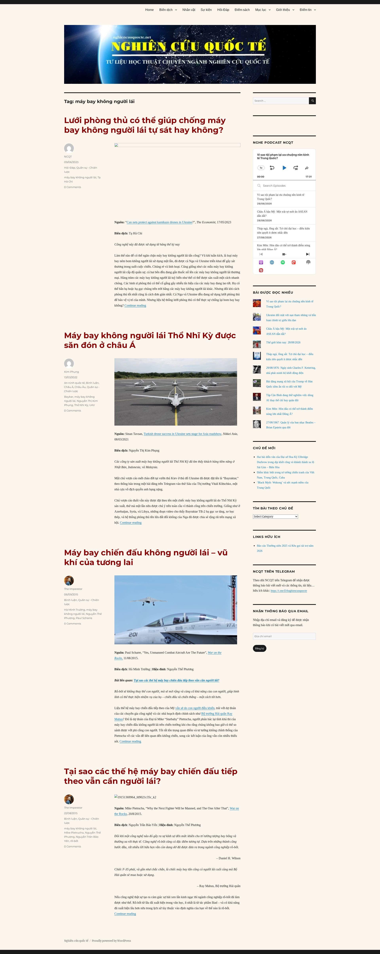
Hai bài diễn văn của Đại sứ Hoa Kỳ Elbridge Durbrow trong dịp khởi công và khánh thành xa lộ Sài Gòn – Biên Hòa (285, 462)
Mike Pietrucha (74, 832)
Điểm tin (306, 9)
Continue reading (135, 305)
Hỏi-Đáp (223, 9)
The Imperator (73, 588)
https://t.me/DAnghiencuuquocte (289, 590)
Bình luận (92, 382)
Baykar (68, 396)
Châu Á (68, 387)
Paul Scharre (84, 618)
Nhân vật (188, 9)
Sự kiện (206, 9)
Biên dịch (166, 9)
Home (149, 9)
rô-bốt (74, 840)
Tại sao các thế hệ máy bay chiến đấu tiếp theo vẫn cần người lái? (176, 680)
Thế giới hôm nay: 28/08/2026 (283, 342)
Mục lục (260, 9)
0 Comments (72, 187)
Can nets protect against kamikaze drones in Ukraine (159, 222)
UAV (92, 405)
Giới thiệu (283, 9)
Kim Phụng (71, 371)
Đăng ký (259, 648)
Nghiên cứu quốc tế (76, 941)
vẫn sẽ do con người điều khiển (195, 708)
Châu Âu (80, 387)
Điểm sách (242, 9)
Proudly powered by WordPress (111, 941)
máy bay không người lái (80, 177)
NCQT (68, 156)
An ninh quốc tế (74, 382)
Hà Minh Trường (74, 609)
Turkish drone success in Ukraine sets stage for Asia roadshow (182, 433)
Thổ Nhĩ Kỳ (81, 405)
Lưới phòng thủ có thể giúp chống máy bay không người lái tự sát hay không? (145, 125)
